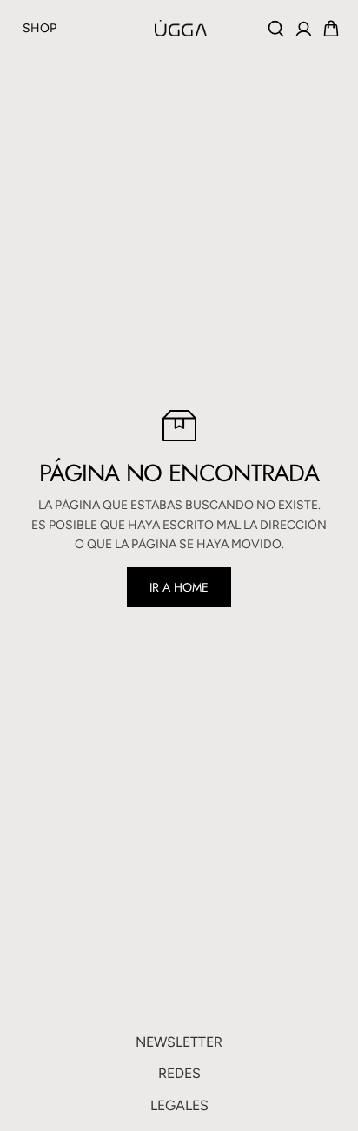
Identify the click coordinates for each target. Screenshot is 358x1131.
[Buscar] (275, 29)
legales (179, 1105)
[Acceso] (303, 29)
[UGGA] (137, 28)
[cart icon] (331, 29)
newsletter (179, 1042)
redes (179, 1073)
